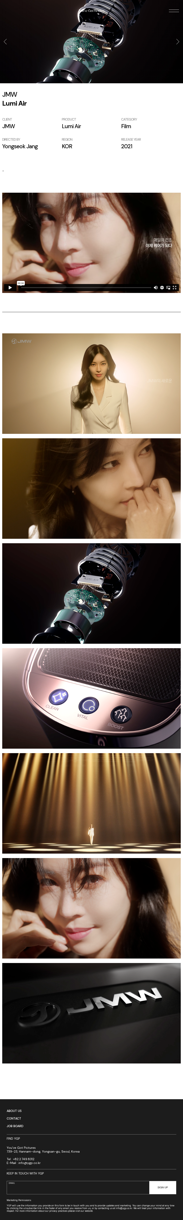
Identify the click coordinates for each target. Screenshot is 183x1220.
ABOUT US (14, 1110)
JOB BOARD (15, 1126)
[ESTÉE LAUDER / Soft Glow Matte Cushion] (178, 41)
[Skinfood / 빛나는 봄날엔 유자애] (5, 41)
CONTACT (14, 1118)
